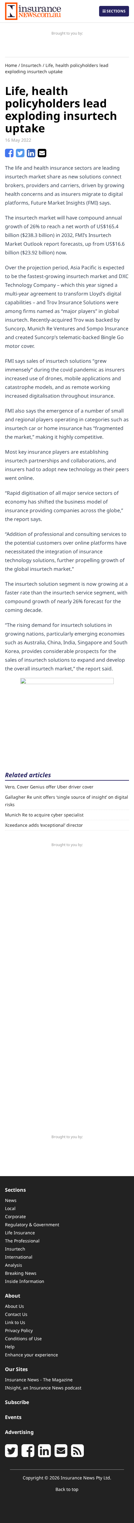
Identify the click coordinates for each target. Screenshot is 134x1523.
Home (11, 65)
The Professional (22, 1241)
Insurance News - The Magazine (39, 1380)
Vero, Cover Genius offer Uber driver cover (49, 787)
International (18, 1257)
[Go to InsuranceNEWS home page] (33, 11)
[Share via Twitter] (20, 154)
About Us (14, 1306)
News (11, 1200)
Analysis (13, 1265)
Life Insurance (20, 1233)
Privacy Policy (19, 1330)
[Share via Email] (42, 154)
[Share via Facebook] (9, 154)
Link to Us (15, 1322)
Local (10, 1208)
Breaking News (20, 1273)
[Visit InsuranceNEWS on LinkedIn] (44, 1454)
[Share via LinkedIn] (31, 154)
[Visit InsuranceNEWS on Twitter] (11, 1454)
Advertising (19, 1432)
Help (10, 1347)
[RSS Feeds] (77, 1454)
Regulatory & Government (32, 1224)
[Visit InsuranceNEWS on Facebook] (28, 1454)
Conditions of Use (23, 1338)
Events (13, 1417)
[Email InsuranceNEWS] (61, 1454)
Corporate (15, 1216)
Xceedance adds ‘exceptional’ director (44, 825)
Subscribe (17, 1402)
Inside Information (24, 1281)
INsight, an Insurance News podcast (43, 1388)
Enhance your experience (31, 1355)
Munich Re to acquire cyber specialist (44, 815)
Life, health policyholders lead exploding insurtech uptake (56, 68)
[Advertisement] (67, 717)
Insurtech (31, 65)
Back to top (67, 1489)
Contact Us (16, 1314)
